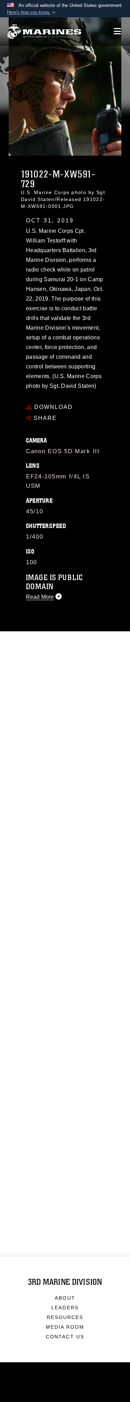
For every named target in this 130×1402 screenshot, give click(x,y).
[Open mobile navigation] (117, 31)
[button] (32, 12)
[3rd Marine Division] (44, 31)
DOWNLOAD (52, 407)
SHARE (44, 418)
